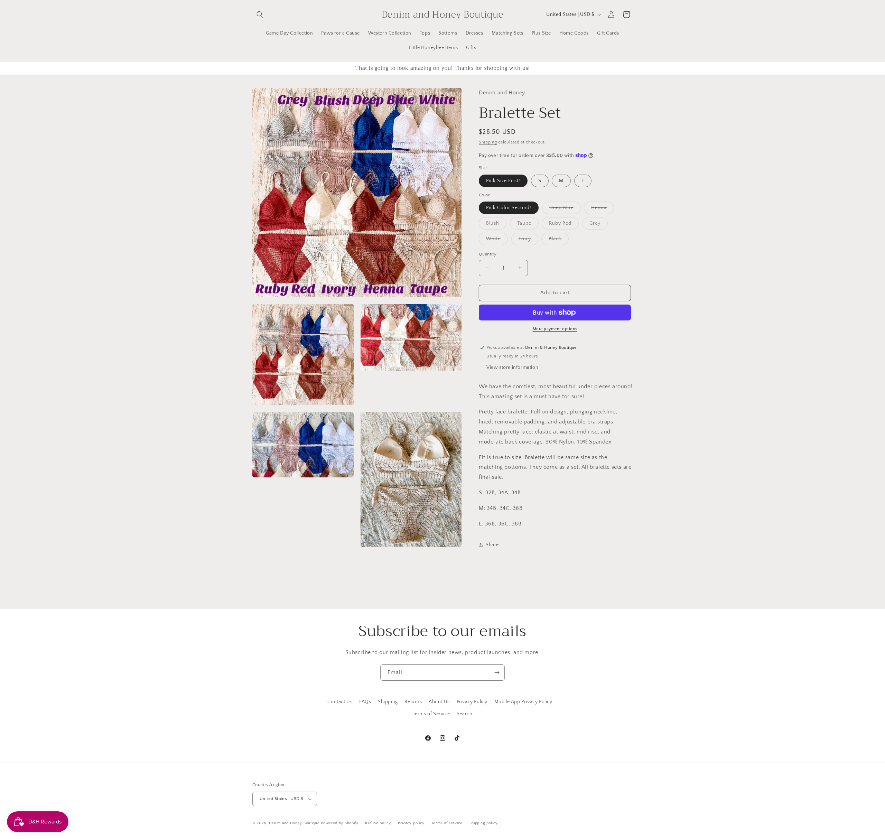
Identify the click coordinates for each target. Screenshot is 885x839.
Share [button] (492, 545)
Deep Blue (565, 209)
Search (465, 714)
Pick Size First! (503, 181)
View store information (512, 367)
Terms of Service (431, 714)
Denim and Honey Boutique (294, 823)
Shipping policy (483, 823)
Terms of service (447, 823)
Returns (413, 702)
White (497, 240)
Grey (598, 225)
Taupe (528, 225)
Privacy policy (411, 823)
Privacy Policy (472, 702)
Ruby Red (564, 225)
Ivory (528, 240)
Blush (496, 225)
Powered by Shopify (339, 823)
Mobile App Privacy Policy (523, 702)
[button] (260, 14)
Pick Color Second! (508, 208)
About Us (439, 702)
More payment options (555, 329)
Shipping (488, 142)
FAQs (365, 702)
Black (559, 240)
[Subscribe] (496, 672)
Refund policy (378, 823)
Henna (602, 209)
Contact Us (339, 702)
